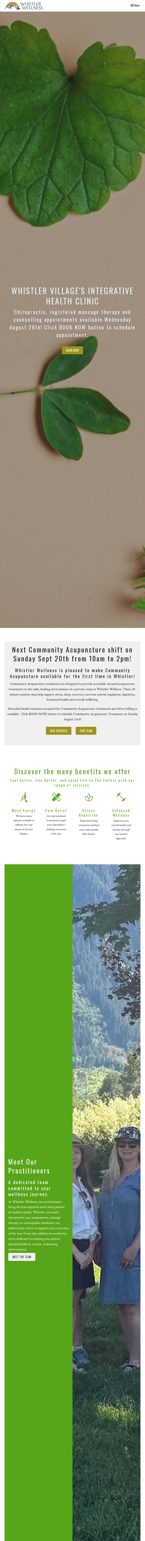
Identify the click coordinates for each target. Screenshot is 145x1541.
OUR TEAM (86, 730)
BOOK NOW (72, 350)
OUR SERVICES (58, 730)
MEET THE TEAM (21, 1256)
